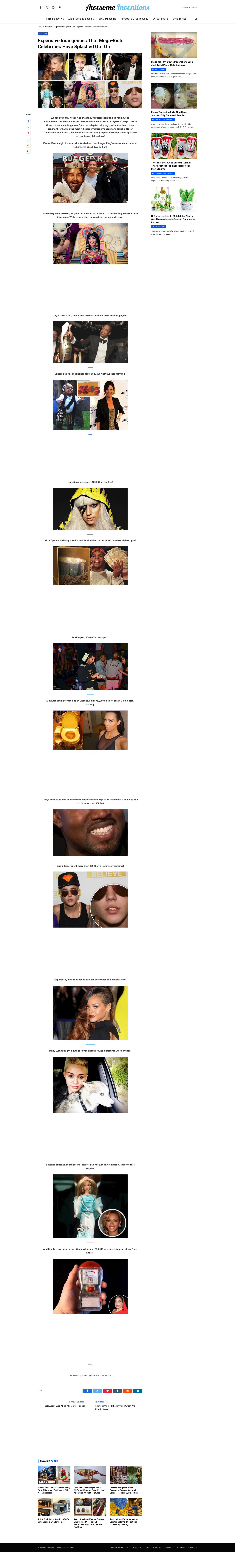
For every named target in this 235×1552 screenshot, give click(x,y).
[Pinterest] (28, 133)
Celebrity (48, 27)
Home (40, 27)
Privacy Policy (137, 1547)
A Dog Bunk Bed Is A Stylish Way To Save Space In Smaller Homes (53, 1520)
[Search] (195, 19)
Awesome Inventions (119, 1547)
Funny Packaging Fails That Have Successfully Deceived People (169, 114)
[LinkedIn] (28, 151)
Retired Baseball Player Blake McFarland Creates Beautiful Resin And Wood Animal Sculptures (90, 1490)
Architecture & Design (81, 19)
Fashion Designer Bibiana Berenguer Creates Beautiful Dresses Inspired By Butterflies (124, 1490)
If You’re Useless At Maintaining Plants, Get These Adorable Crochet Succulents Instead (173, 219)
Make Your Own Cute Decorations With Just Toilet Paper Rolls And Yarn (172, 63)
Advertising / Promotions (163, 1547)
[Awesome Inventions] (117, 7)
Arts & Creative (55, 19)
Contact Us (192, 1547)
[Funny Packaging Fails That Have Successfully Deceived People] (174, 96)
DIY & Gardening (107, 19)
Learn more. (106, 1375)
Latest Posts (160, 19)
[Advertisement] (90, 292)
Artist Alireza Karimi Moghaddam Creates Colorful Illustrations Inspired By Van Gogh (125, 1522)
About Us (181, 1547)
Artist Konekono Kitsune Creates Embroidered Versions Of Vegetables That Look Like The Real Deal (89, 1523)
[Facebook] (28, 121)
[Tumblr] (28, 139)
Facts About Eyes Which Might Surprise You (64, 1406)
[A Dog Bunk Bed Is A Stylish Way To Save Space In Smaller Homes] (54, 1507)
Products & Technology (134, 19)
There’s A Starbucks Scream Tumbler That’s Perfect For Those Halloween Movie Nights (171, 165)
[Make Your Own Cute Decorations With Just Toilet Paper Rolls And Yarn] (174, 45)
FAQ (147, 1547)
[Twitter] (28, 127)
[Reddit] (28, 145)
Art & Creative (158, 227)
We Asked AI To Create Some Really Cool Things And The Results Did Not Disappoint (54, 1490)
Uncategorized (158, 69)
